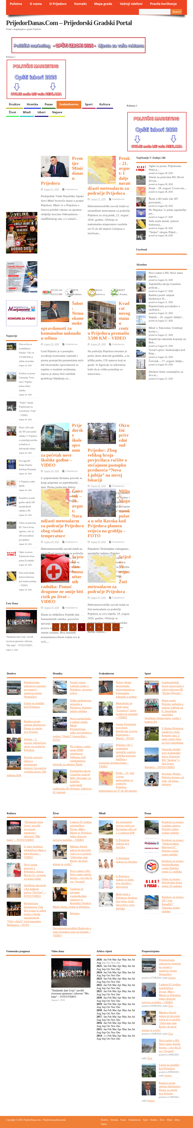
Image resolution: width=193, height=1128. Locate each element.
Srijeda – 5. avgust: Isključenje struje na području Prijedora (35, 744)
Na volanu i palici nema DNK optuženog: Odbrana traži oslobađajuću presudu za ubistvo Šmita (72, 755)
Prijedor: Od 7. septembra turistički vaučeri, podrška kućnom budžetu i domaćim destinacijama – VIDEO (117, 755)
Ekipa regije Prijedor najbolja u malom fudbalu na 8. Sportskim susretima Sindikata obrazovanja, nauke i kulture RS (164, 711)
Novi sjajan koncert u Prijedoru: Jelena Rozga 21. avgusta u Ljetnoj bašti (35, 871)
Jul (133, 959)
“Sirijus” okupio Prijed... (163, 232)
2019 (99, 1004)
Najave (57, 112)
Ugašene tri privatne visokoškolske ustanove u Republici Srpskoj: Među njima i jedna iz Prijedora (72, 897)
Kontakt (80, 4)
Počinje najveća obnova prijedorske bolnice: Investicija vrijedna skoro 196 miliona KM (26, 766)
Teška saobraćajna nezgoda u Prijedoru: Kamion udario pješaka (81, 706)
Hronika (32, 104)
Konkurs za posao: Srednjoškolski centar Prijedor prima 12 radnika (173, 866)
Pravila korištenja (163, 4)
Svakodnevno (68, 104)
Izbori (42, 112)
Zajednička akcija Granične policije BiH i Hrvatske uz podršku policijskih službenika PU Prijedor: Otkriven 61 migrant (72, 781)
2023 (99, 978)
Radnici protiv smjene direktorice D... (162, 296)
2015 (99, 1029)
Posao (49, 104)
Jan (105, 959)
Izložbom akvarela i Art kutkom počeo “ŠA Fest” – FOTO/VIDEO (35, 891)
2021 (99, 991)
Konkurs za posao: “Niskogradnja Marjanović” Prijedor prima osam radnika (173, 847)
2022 (99, 985)
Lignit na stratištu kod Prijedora (34, 705)
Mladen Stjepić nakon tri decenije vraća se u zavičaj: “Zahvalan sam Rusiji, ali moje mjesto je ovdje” (72, 855)
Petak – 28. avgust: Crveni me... (167, 188)
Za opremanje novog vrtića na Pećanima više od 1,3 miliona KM (126, 827)
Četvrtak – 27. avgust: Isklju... (166, 361)
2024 (99, 972)
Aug (98, 962)
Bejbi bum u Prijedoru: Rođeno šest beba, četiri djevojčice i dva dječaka (126, 901)
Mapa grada (103, 4)
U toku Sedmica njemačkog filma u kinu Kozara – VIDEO (35, 852)
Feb (110, 959)
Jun (129, 959)
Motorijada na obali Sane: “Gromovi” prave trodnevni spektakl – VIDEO (127, 710)
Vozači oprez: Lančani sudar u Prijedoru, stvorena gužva (81, 688)
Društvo (14, 104)
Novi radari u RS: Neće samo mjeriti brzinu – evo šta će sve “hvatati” (81, 876)
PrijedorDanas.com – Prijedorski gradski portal (69, 23)
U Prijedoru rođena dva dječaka (122, 843)
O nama (36, 4)
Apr (119, 959)
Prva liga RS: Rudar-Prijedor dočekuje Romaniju (27, 465)
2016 (99, 1023)
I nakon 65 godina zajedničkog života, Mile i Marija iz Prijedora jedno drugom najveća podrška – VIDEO (72, 830)
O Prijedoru (58, 4)
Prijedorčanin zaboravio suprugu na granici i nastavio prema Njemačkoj (35, 689)
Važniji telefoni (131, 4)
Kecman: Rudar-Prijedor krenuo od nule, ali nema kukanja (173, 779)
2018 (99, 1010)
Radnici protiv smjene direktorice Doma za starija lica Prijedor (35, 727)
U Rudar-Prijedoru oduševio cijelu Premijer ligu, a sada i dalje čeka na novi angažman (172, 735)
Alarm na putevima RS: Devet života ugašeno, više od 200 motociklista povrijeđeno (27, 531)
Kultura (104, 104)
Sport (89, 104)
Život (12, 112)
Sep (104, 969)
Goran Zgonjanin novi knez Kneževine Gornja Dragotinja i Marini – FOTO (126, 731)
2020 (99, 997)
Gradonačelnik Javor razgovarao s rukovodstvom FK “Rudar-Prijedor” (173, 688)
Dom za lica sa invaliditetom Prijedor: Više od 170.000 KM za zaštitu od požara (26, 353)
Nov (113, 969)
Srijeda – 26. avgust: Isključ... (166, 317)
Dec (118, 969)
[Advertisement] (86, 248)
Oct (108, 969)
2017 (99, 1016)
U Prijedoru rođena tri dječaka (126, 859)
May (124, 959)
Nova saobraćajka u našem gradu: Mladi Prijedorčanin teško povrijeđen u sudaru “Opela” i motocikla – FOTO (72, 729)
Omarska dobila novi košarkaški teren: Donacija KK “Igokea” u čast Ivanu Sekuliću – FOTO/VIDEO (162, 758)
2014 (99, 1035)
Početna (16, 4)
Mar (114, 959)
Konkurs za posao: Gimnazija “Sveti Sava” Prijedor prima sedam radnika (27, 382)
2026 (99, 959)
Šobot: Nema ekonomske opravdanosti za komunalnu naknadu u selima (126, 689)
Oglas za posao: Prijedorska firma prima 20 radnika (26, 556)
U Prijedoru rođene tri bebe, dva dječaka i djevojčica (125, 881)
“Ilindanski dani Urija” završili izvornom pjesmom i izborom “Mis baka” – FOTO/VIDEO (19, 641)
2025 (99, 966)
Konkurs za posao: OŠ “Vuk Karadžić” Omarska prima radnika (173, 904)
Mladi (27, 112)
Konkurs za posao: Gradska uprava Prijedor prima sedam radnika (173, 827)
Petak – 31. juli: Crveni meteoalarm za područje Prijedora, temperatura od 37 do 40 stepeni (118, 781)
